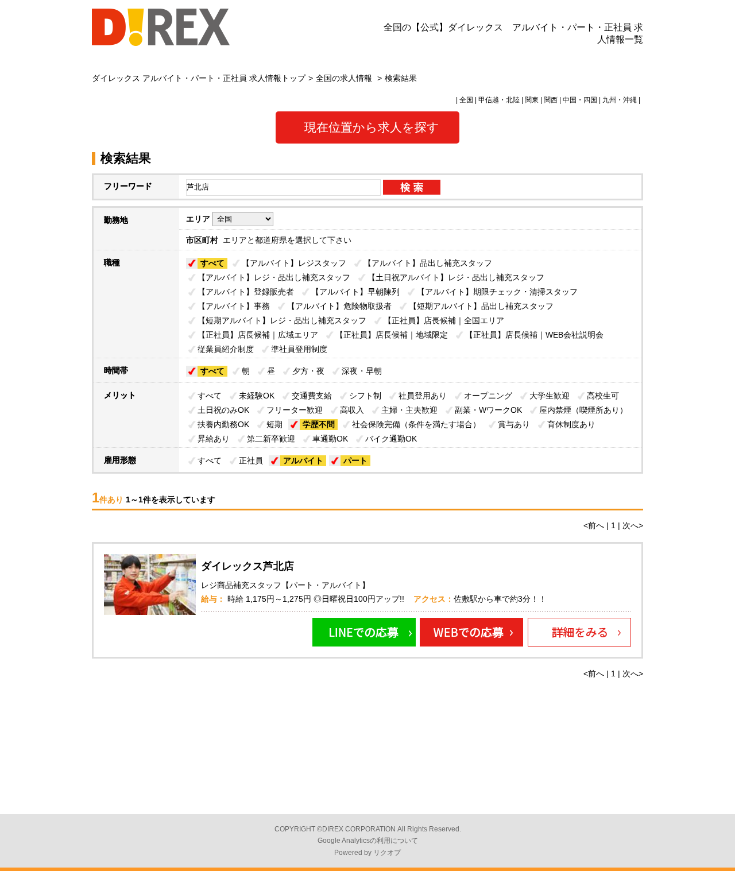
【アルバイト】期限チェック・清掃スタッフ (497, 291)
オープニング (488, 395)
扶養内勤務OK (223, 424)
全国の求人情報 (345, 78)
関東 (532, 100)
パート (355, 460)
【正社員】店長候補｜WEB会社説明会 (534, 334)
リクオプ (387, 853)
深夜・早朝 (362, 371)
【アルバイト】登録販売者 (246, 291)
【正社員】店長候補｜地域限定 (391, 334)
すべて (212, 263)
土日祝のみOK (223, 410)
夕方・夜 (308, 371)
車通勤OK (330, 438)
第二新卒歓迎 (271, 438)
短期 (274, 424)
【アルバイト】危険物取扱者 (339, 306)
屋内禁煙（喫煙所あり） (583, 410)
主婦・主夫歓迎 (409, 410)
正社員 (251, 460)
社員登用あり (423, 395)
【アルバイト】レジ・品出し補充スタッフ (274, 277)
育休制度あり (571, 424)
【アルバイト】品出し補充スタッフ (427, 263)
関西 (551, 100)
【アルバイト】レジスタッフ (294, 263)
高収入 (352, 410)
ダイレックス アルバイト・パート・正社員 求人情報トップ (198, 78)
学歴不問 (319, 424)
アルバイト (303, 460)
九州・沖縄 (619, 100)
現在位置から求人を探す (371, 127)
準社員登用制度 (299, 349)
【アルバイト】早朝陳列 (355, 291)
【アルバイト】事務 (234, 306)
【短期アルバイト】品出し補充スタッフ (481, 306)
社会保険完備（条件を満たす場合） (416, 424)
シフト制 (365, 395)
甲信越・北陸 (499, 100)
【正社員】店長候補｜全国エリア (444, 320)
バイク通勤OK (391, 438)
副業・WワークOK (488, 410)
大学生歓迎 (549, 395)
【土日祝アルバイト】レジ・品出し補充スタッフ (456, 277)
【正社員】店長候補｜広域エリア (258, 334)
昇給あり (214, 438)
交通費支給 (312, 395)
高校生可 (603, 395)
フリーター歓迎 (294, 410)
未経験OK (256, 395)
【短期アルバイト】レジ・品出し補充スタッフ (282, 320)
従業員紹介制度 (226, 349)
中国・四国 (580, 100)
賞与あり (514, 424)
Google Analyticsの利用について (368, 841)
